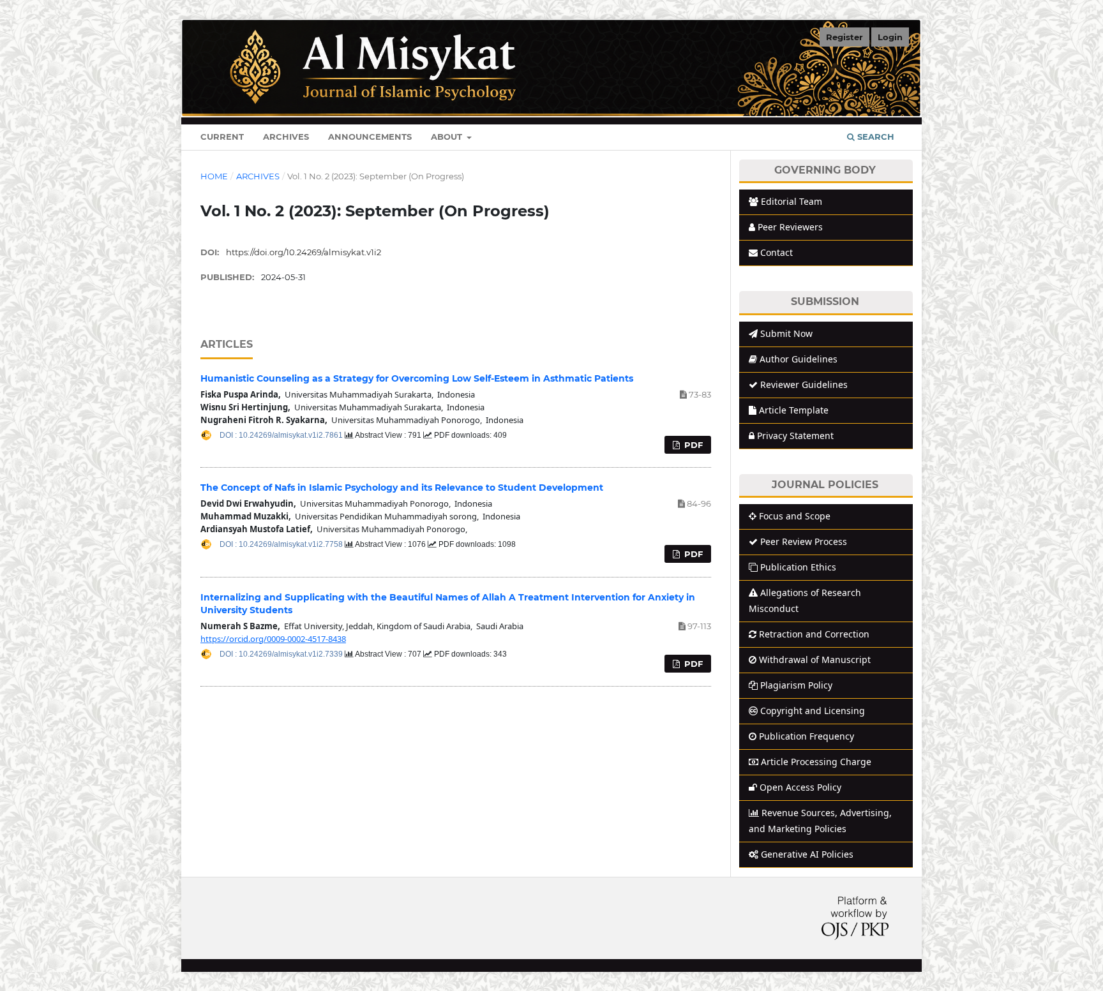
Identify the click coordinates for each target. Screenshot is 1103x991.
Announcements (370, 136)
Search (874, 136)
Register (844, 37)
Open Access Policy (800, 787)
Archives (286, 136)
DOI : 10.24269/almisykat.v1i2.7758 (282, 544)
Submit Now (786, 333)
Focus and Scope (794, 516)
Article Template (794, 410)
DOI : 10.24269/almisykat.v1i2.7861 (282, 435)
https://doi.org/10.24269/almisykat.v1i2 (303, 252)
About (448, 136)
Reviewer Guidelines (804, 384)
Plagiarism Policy (796, 685)
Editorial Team (791, 201)
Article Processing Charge (816, 762)
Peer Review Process (803, 541)
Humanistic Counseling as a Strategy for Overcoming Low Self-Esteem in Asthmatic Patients (416, 378)
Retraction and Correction (814, 634)
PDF (692, 445)
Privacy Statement (795, 435)
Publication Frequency (806, 736)
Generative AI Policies (807, 854)
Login (890, 37)
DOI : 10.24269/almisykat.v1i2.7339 (282, 654)
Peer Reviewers (790, 227)
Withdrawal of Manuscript (815, 659)
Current (222, 136)
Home (214, 176)
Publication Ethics (798, 567)
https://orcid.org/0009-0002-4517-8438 (273, 639)
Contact (776, 252)
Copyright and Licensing (812, 710)
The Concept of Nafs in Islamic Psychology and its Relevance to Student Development (401, 487)
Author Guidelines (798, 359)
